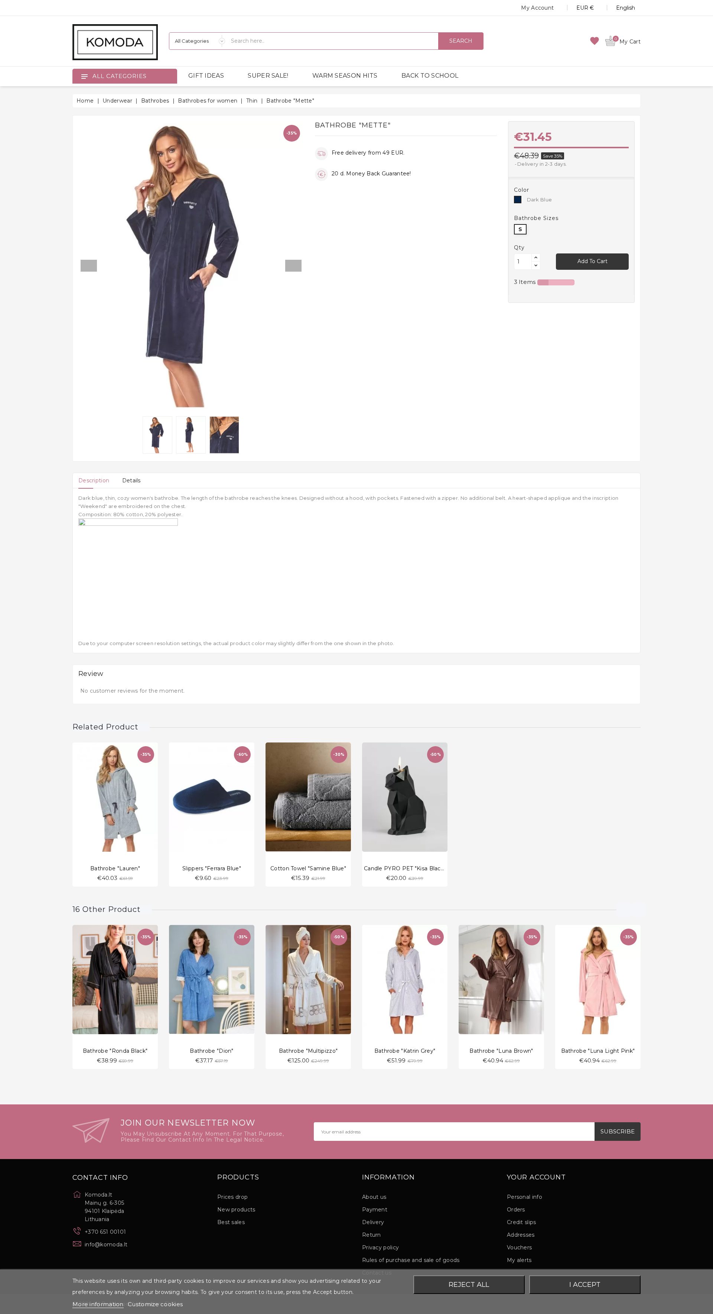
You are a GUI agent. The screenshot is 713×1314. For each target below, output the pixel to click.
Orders (516, 1209)
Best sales (231, 1222)
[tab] (94, 480)
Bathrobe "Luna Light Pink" (598, 1051)
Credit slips (521, 1222)
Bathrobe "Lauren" (115, 868)
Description (93, 480)
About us (374, 1197)
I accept (584, 1285)
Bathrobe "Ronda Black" (115, 1051)
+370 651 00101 (105, 1232)
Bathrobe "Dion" (212, 1051)
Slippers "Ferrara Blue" (211, 868)
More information (98, 1304)
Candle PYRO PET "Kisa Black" (405, 868)
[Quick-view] (107, 795)
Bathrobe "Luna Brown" (501, 1051)
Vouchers (519, 1247)
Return (371, 1235)
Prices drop (232, 1197)
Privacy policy (380, 1247)
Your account (536, 1177)
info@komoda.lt (106, 1244)
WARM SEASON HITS (345, 75)
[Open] (84, 76)
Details (131, 480)
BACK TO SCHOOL (429, 75)
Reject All (469, 1285)
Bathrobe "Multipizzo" (308, 1051)
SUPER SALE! (268, 75)
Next (293, 266)
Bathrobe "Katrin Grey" (405, 1051)
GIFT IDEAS (206, 75)
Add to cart (592, 261)
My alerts (519, 1260)
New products (236, 1209)
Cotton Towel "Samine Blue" (308, 868)
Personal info (524, 1197)
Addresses (521, 1235)
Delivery (373, 1222)
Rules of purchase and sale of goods (411, 1260)
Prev (89, 266)
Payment (374, 1209)
